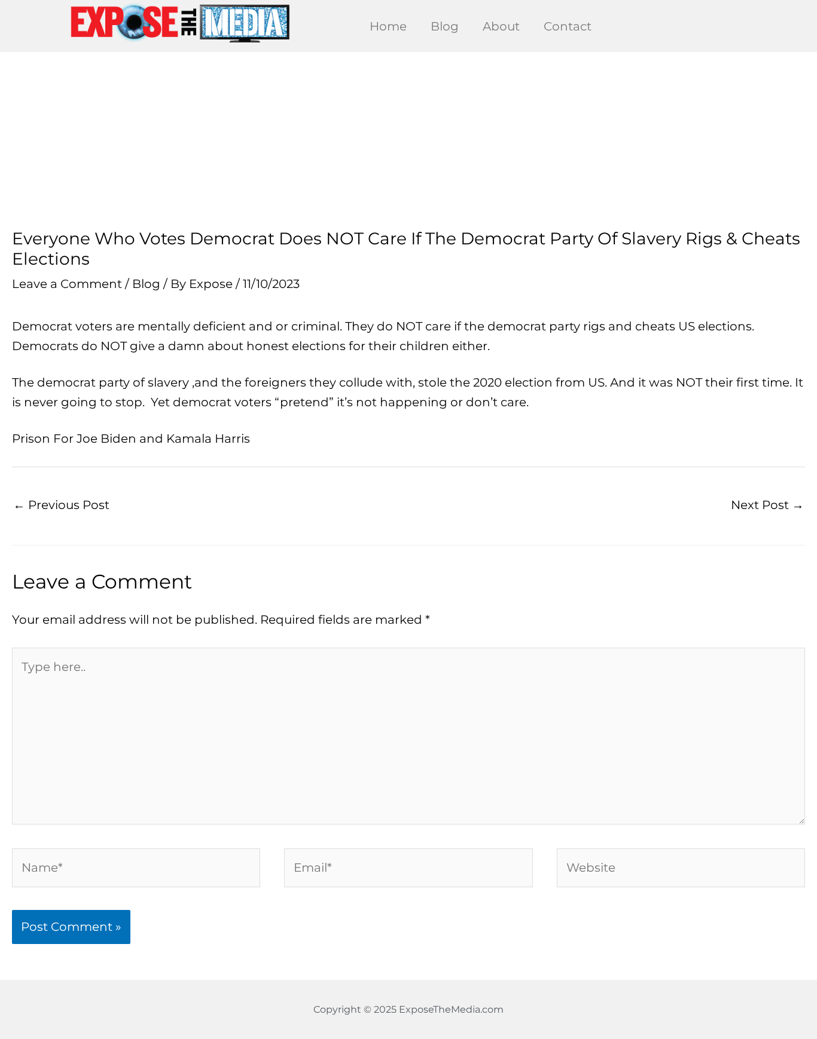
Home (388, 26)
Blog (445, 26)
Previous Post (61, 505)
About (501, 26)
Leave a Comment (67, 284)
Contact (568, 26)
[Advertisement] (408, 140)
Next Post (767, 505)
